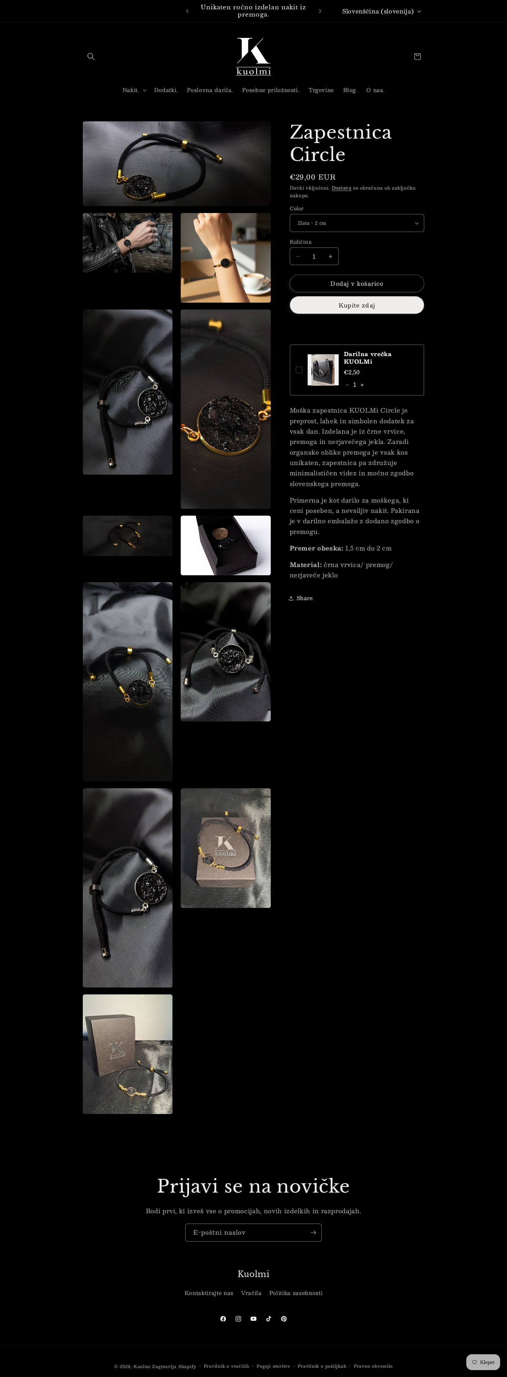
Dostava (341, 188)
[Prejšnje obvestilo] (187, 11)
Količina (301, 241)
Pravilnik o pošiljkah (322, 1366)
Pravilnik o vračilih (226, 1366)
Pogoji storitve (273, 1366)
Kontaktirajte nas (209, 1292)
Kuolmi (142, 1366)
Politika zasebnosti (296, 1292)
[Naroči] (313, 1233)
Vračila (251, 1292)
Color (297, 208)
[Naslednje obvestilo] (320, 11)
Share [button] (305, 598)
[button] (91, 56)
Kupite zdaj (357, 305)
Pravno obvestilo (373, 1366)
